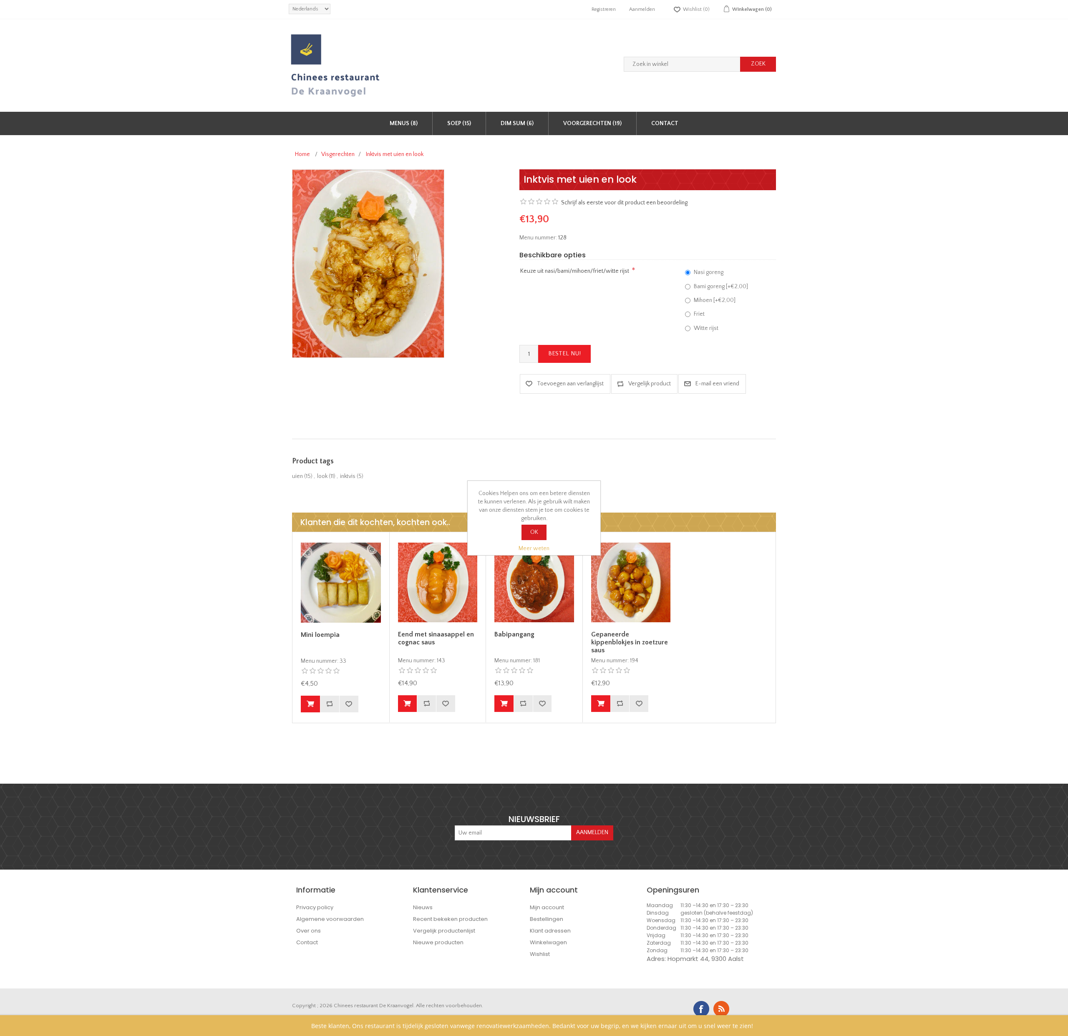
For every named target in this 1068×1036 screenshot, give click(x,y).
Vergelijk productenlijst (444, 931)
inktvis (347, 476)
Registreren (604, 9)
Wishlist (540, 954)
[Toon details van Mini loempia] (341, 583)
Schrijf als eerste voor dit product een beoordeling (624, 202)
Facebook (701, 1009)
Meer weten (534, 548)
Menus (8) (404, 123)
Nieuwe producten (438, 942)
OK (534, 532)
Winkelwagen (548, 942)
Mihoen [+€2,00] (715, 300)
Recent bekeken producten (450, 919)
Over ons (308, 931)
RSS (721, 1009)
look (322, 476)
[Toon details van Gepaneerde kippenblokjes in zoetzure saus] (631, 582)
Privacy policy (314, 907)
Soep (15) (459, 123)
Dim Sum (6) (517, 123)
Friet (699, 314)
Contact (664, 123)
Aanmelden (642, 9)
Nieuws (423, 907)
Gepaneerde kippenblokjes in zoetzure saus (629, 642)
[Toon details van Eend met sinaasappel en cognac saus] (438, 582)
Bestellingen (546, 919)
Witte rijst (706, 328)
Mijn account (547, 907)
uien (297, 476)
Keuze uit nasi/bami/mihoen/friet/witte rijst (574, 271)
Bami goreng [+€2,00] (721, 286)
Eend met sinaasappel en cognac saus (436, 638)
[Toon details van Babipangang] (534, 582)
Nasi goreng (708, 272)
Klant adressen (550, 931)
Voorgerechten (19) (592, 123)
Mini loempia (320, 635)
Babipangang (514, 634)
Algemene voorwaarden (330, 919)
